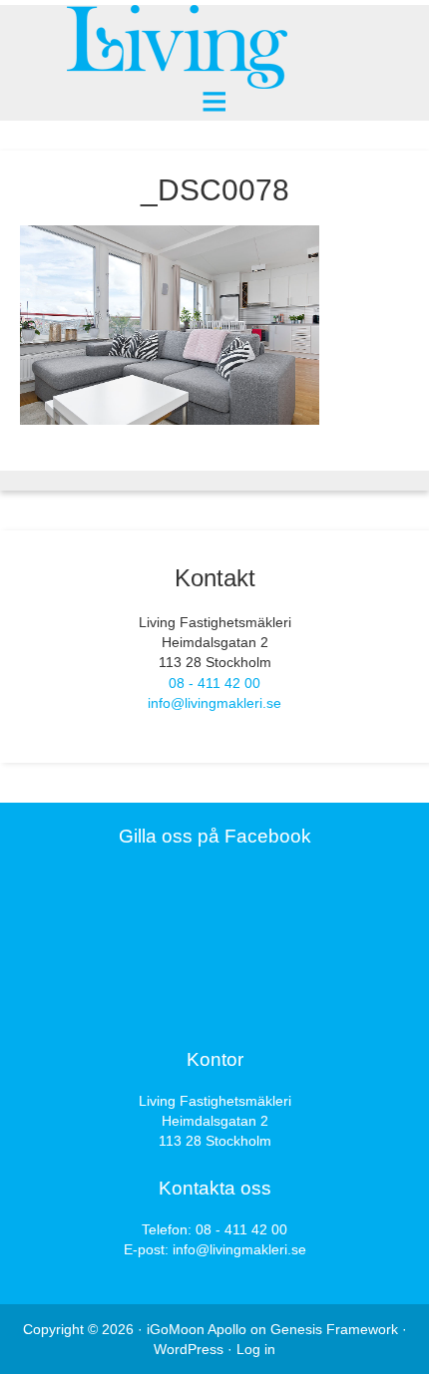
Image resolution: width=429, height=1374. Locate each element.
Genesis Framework (334, 1329)
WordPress (188, 1349)
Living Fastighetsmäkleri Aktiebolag (214, 47)
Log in (255, 1349)
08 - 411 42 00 (214, 683)
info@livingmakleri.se (214, 703)
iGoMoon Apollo (196, 1329)
